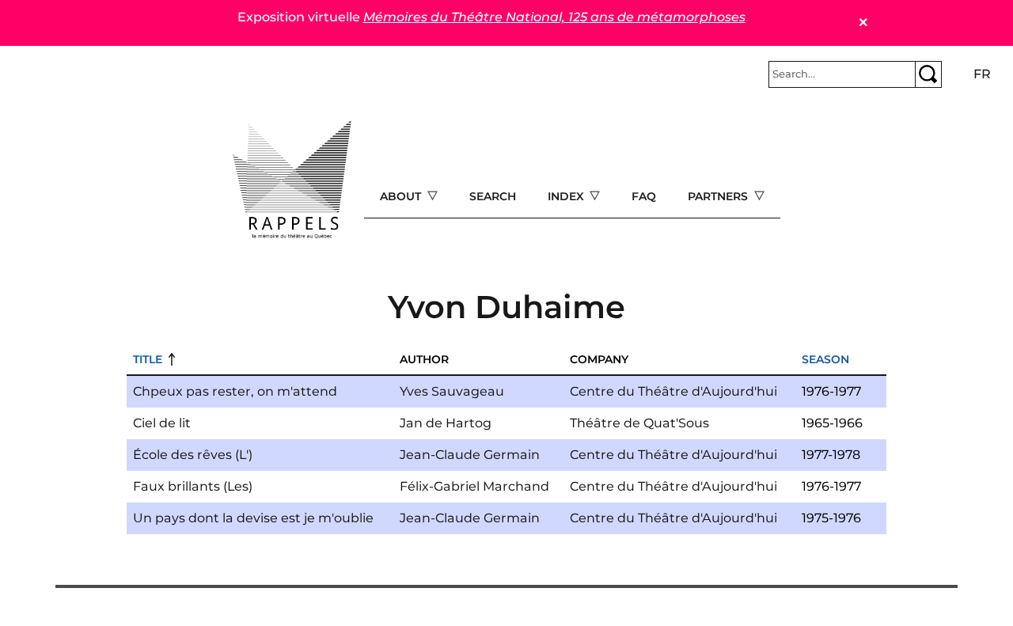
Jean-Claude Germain (470, 454)
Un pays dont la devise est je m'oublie (253, 517)
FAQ (644, 196)
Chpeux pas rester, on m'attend (235, 391)
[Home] (292, 180)
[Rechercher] (928, 74)
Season (825, 359)
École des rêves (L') (192, 454)
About (402, 196)
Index (567, 196)
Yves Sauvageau (452, 391)
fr (982, 74)
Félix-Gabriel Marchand (474, 486)
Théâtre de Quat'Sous (639, 423)
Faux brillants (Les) (192, 486)
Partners (719, 196)
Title (147, 359)
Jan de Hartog (445, 423)
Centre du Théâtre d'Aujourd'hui (673, 391)
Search (492, 196)
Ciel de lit (162, 423)
